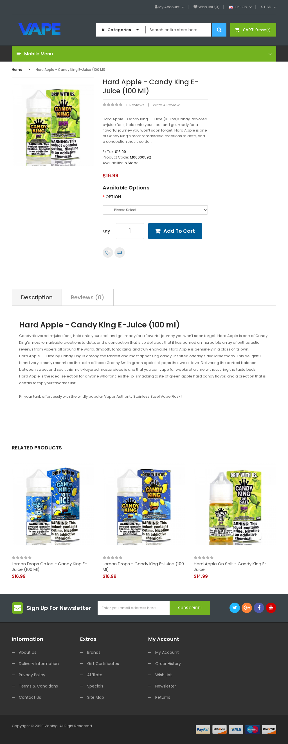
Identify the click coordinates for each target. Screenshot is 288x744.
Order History (168, 663)
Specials (95, 686)
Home (17, 69)
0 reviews (135, 105)
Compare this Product (119, 252)
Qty (106, 231)
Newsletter (165, 686)
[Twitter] (235, 608)
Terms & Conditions (38, 686)
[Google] (247, 608)
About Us (27, 652)
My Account (167, 652)
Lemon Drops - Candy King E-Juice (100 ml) (143, 566)
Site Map (95, 697)
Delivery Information (39, 663)
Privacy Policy (32, 675)
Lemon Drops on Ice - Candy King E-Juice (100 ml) (49, 566)
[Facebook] (259, 608)
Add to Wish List (108, 252)
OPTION (113, 197)
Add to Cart (179, 230)
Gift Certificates (103, 663)
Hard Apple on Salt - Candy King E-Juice (230, 566)
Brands (93, 652)
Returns (162, 697)
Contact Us (30, 697)
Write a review (166, 105)
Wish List (163, 675)
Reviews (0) (87, 297)
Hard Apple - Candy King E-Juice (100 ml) (70, 69)
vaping (51, 726)
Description (37, 297)
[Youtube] (271, 608)
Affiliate (94, 675)
